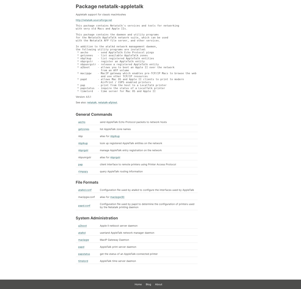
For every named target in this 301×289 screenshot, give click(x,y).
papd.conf (84, 205)
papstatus (84, 253)
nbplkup (115, 136)
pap (80, 164)
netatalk (92, 102)
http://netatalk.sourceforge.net (94, 20)
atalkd (82, 232)
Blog (148, 284)
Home (138, 284)
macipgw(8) (117, 197)
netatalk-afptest (107, 102)
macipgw (83, 239)
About (158, 284)
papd (81, 246)
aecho (81, 122)
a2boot (82, 225)
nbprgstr (83, 150)
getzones (83, 129)
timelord (83, 260)
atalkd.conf (85, 189)
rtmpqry (83, 171)
